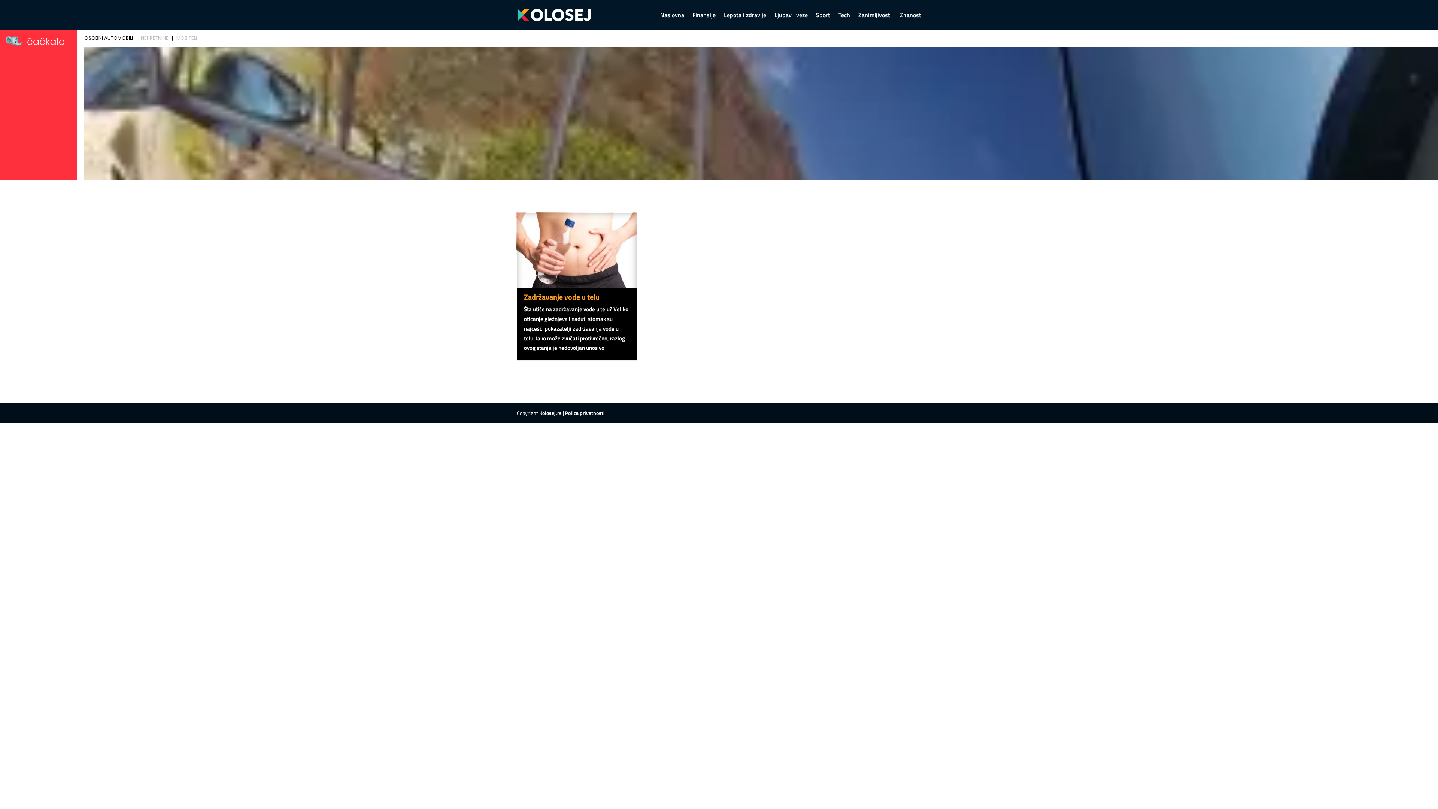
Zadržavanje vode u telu (562, 297)
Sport (823, 15)
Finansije (704, 15)
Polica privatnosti (585, 413)
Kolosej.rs (550, 413)
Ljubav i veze (791, 15)
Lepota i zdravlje (745, 15)
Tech (844, 15)
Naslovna (672, 15)
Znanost (910, 15)
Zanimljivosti (875, 15)
